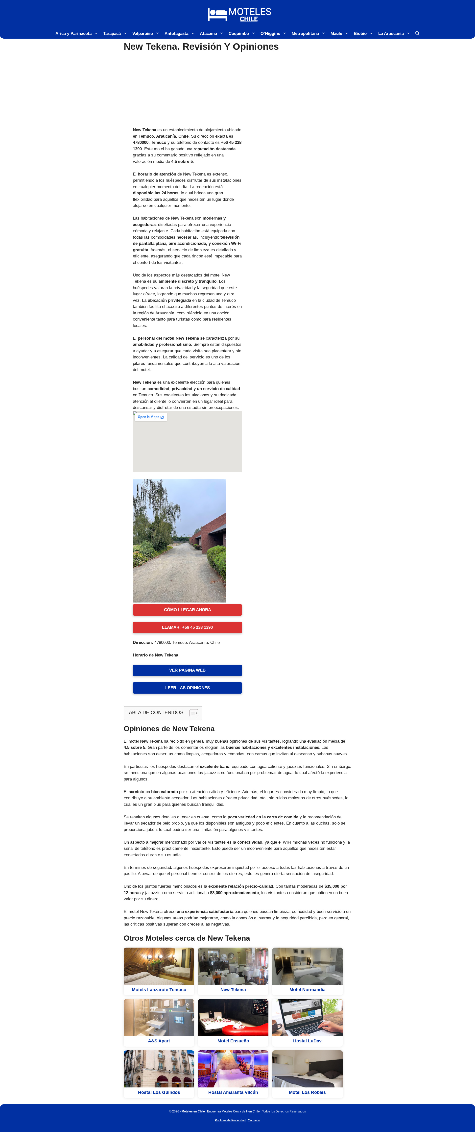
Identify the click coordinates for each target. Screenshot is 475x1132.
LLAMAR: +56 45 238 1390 (187, 627)
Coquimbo (239, 33)
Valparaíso (142, 33)
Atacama (208, 33)
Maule (336, 33)
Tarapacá (112, 33)
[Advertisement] (237, 89)
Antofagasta (176, 33)
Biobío (360, 33)
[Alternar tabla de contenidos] (191, 713)
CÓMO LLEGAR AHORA (187, 609)
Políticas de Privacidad (230, 1120)
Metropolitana (305, 33)
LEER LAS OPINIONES (187, 687)
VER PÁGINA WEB (187, 670)
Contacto (254, 1120)
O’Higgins (270, 33)
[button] (417, 34)
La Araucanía (391, 33)
